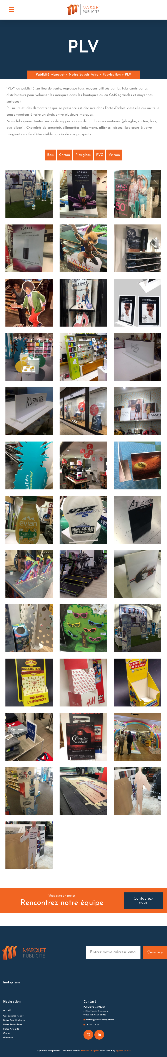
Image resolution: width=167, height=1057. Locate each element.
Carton (64, 155)
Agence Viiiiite (123, 1051)
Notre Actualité (11, 1029)
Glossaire (8, 1038)
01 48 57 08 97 (92, 1025)
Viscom (114, 155)
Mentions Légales (90, 1051)
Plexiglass (83, 155)
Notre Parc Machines (14, 1020)
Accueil (7, 1010)
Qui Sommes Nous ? (13, 1016)
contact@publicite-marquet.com (99, 1020)
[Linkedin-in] (99, 1035)
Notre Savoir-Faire (12, 1024)
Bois (50, 155)
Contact (7, 1033)
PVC (99, 155)
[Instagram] (88, 1035)
